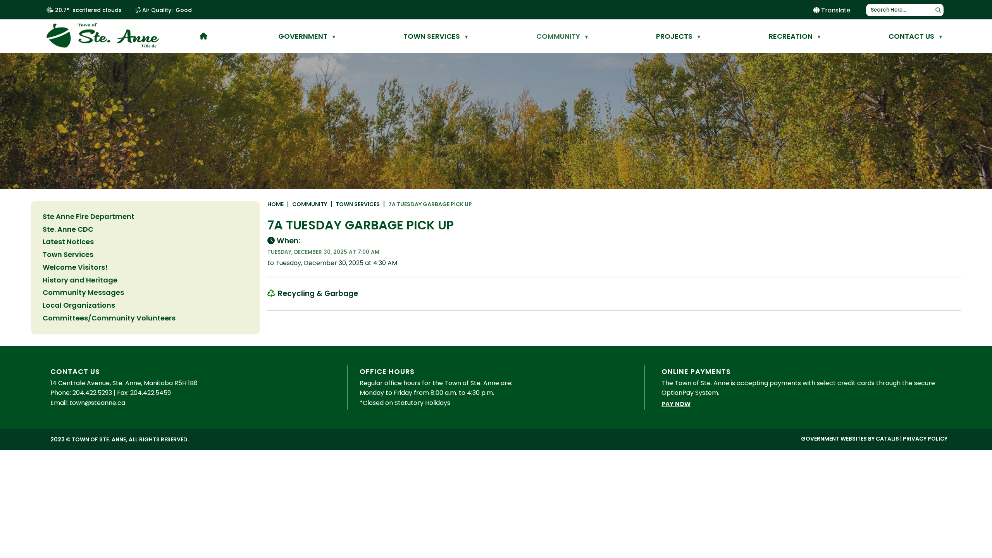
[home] (203, 36)
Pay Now (676, 404)
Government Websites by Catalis (850, 439)
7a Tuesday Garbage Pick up (430, 204)
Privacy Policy (925, 439)
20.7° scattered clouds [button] (88, 10)
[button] (938, 10)
